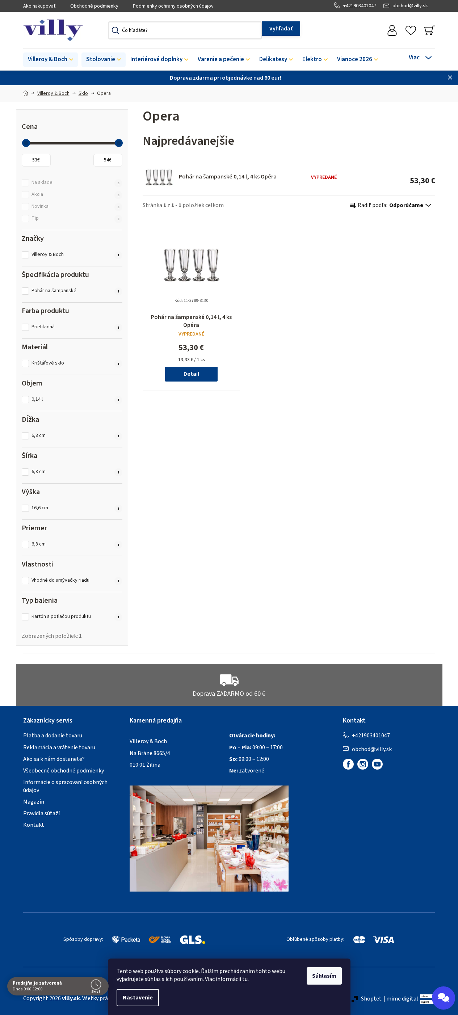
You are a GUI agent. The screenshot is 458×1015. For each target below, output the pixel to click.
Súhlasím (324, 976)
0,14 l (75, 399)
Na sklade (75, 182)
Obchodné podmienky (94, 6)
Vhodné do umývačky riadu (75, 580)
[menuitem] (50, 59)
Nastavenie (138, 998)
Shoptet (371, 999)
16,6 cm (75, 508)
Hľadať (281, 28)
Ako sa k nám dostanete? (54, 759)
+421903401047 (359, 5)
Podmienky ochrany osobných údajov (173, 6)
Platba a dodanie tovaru (52, 736)
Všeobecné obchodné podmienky (63, 771)
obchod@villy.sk (410, 5)
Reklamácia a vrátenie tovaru (59, 747)
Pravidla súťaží (41, 813)
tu (245, 979)
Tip (75, 218)
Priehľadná (75, 327)
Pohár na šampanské (75, 290)
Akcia (75, 194)
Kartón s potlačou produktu (75, 616)
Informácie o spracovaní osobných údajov (65, 786)
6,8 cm (75, 435)
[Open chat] (443, 998)
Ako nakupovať (39, 6)
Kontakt (33, 825)
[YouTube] (377, 764)
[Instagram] (362, 764)
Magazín (33, 802)
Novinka (75, 206)
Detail (191, 374)
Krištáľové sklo (75, 363)
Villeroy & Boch (75, 254)
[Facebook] (348, 764)
